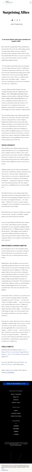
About (16, 410)
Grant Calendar (16, 394)
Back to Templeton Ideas (17, 24)
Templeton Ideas (16, 416)
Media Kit (16, 397)
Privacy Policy (18, 445)
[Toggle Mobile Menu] (30, 2)
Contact (16, 399)
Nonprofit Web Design (13, 443)
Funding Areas (16, 413)
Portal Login (16, 402)
